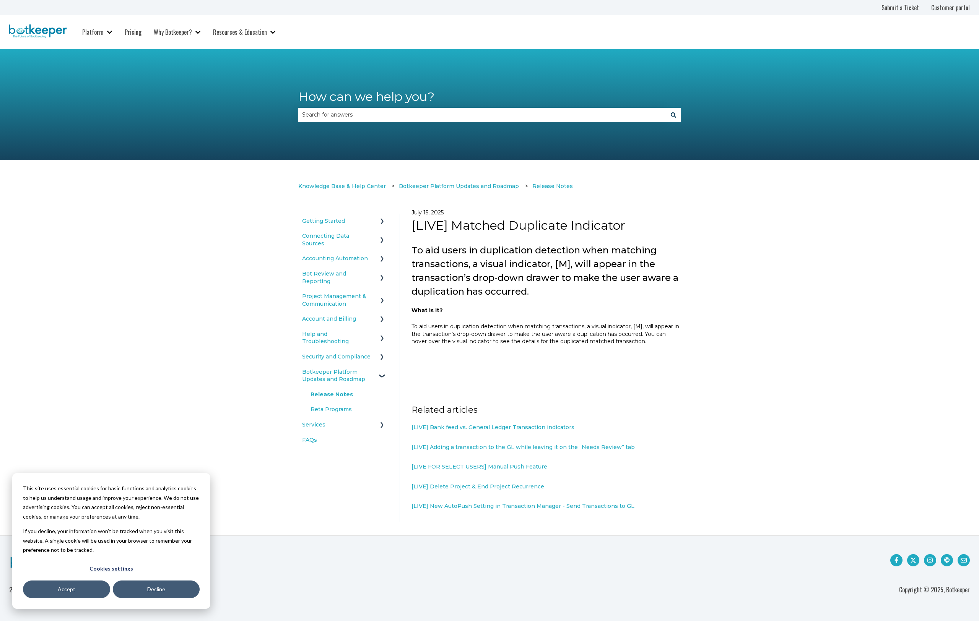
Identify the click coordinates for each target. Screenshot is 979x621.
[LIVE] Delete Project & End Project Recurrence (478, 486)
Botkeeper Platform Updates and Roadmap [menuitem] (333, 375)
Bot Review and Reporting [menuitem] (324, 277)
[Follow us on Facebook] (896, 560)
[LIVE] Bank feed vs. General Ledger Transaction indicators (492, 427)
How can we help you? (366, 96)
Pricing (133, 32)
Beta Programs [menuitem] (331, 409)
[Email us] (964, 560)
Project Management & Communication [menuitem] (334, 300)
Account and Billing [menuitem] (329, 318)
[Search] (673, 115)
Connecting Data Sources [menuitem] (325, 239)
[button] (382, 222)
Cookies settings (111, 568)
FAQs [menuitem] (309, 439)
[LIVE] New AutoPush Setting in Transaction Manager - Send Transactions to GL (522, 506)
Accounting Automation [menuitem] (335, 258)
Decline (156, 589)
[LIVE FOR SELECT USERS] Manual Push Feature (479, 466)
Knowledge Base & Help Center (342, 186)
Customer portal (950, 7)
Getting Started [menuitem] (323, 220)
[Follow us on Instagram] (930, 560)
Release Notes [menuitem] (332, 394)
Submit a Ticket (900, 7)
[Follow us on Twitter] (913, 560)
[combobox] (482, 115)
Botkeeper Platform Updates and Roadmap (459, 186)
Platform (93, 32)
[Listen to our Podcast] (947, 560)
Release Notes (552, 186)
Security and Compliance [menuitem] (336, 356)
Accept (66, 589)
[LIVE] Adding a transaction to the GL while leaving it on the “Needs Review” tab (523, 447)
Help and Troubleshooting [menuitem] (325, 338)
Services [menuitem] (313, 424)
